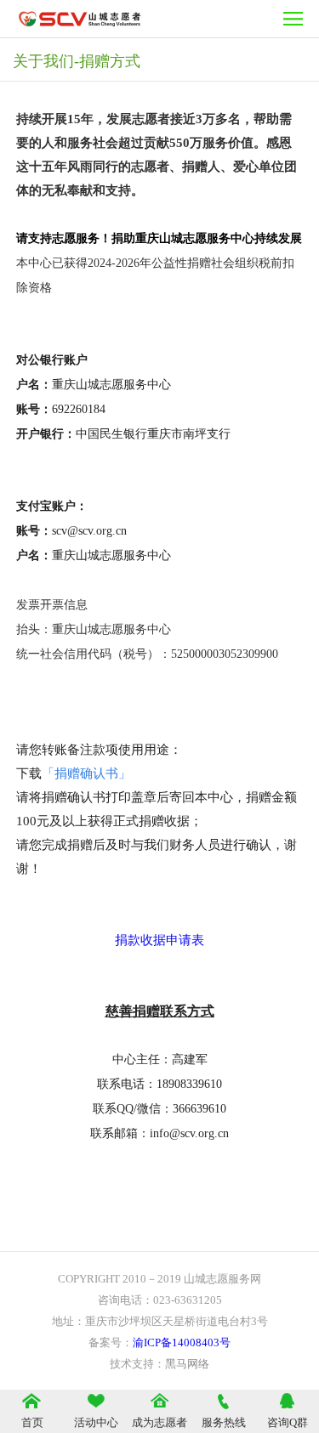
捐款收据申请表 (159, 940)
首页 (32, 1422)
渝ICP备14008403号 (182, 1342)
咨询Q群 (287, 1422)
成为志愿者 (159, 1422)
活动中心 (96, 1422)
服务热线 (224, 1422)
